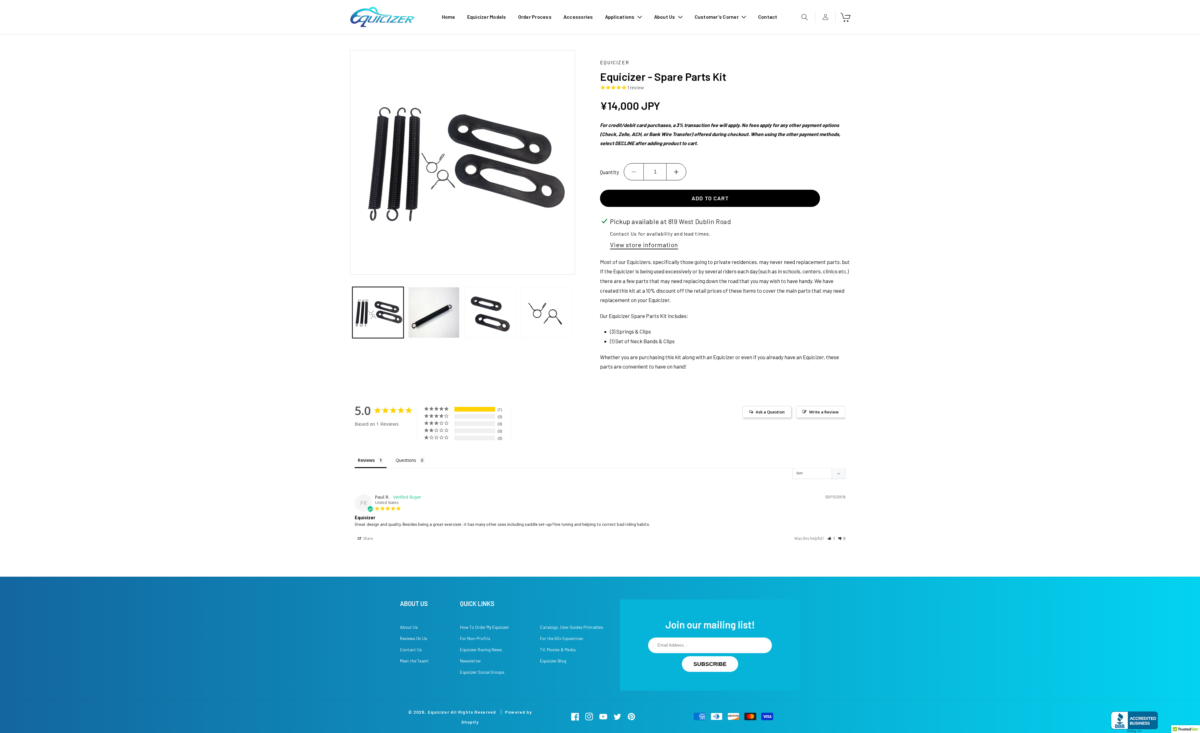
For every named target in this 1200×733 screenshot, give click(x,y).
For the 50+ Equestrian (561, 638)
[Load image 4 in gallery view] (546, 312)
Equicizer (438, 712)
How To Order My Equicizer (484, 627)
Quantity (609, 172)
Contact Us (411, 649)
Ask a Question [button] (770, 412)
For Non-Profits (475, 638)
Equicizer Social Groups (482, 672)
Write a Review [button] (824, 412)
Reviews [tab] (366, 460)
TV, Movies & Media (558, 649)
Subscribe (710, 664)
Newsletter (470, 660)
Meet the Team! (414, 660)
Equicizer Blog (553, 660)
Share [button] (367, 538)
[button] (623, 17)
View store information (644, 244)
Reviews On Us (413, 638)
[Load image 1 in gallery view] (377, 312)
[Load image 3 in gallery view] (489, 312)
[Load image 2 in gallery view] (433, 312)
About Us (409, 627)
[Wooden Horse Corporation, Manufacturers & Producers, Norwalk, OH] (1134, 722)
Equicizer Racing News (481, 649)
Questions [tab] (406, 460)
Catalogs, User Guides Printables (571, 627)
